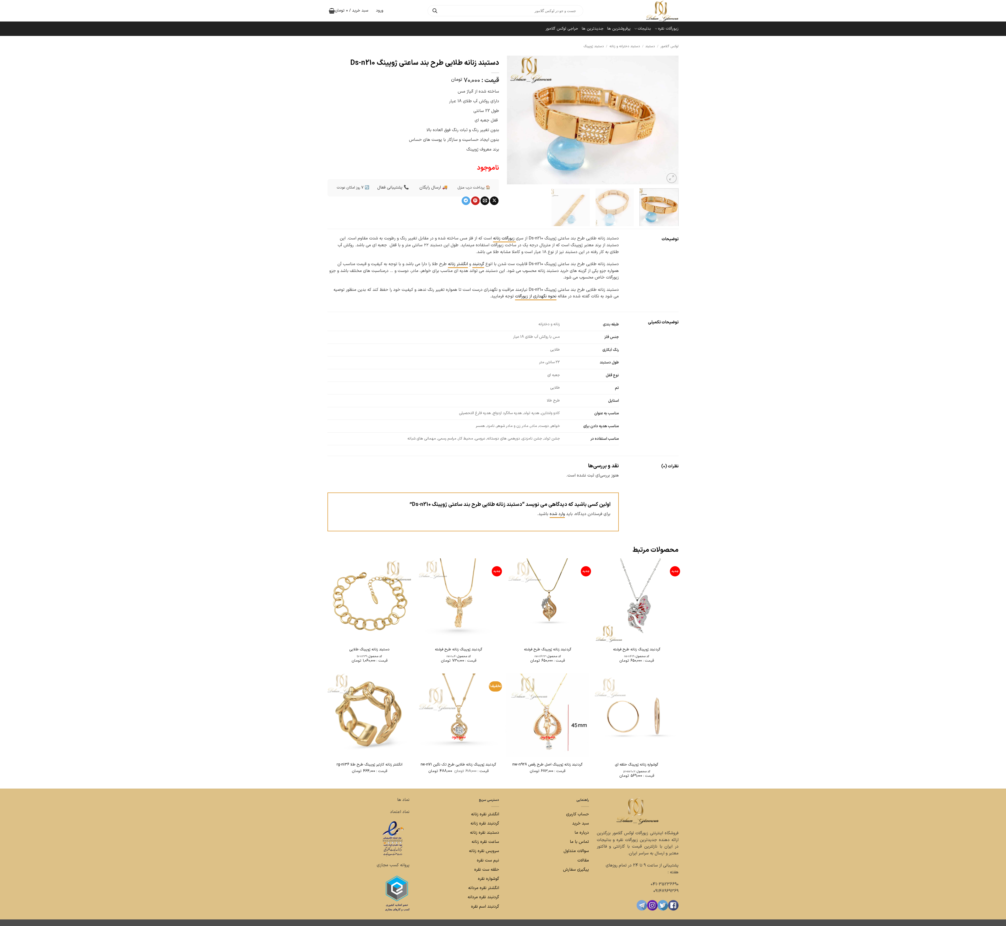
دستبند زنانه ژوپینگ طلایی (369, 649)
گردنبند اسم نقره (485, 906)
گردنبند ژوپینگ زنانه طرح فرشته (636, 649)
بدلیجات (644, 29)
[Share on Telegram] (466, 200)
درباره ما (582, 832)
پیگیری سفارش (576, 869)
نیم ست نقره (488, 860)
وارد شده (557, 514)
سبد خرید (580, 823)
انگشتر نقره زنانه (485, 814)
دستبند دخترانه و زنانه (624, 46)
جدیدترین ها (593, 29)
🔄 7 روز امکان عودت (353, 187)
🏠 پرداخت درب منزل (473, 187)
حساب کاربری (577, 814)
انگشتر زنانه (458, 264)
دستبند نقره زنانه (484, 832)
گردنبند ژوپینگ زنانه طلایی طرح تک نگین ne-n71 (458, 764)
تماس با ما (578, 842)
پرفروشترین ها (619, 29)
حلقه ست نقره (486, 869)
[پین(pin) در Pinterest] (475, 200)
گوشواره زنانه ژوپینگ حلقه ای (636, 764)
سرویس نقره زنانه (484, 851)
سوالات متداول (575, 851)
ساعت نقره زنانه (485, 842)
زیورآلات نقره (668, 29)
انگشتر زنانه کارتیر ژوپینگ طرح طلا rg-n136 (369, 764)
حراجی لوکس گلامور (561, 29)
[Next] (513, 120)
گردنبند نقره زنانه (485, 823)
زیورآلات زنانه (504, 238)
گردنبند (478, 264)
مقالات (583, 860)
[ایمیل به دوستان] (484, 200)
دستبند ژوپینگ (594, 46)
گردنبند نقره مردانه (482, 897)
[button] (671, 178)
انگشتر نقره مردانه (483, 888)
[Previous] (668, 120)
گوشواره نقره (488, 879)
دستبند (650, 46)
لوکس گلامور (669, 46)
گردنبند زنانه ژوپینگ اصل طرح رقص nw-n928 (547, 764)
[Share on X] (494, 200)
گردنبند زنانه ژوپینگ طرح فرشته (547, 649)
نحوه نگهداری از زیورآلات (535, 296)
